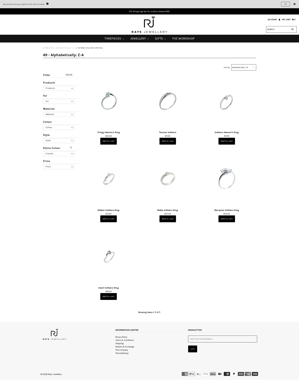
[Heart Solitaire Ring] (108, 256)
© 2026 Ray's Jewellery (50, 374)
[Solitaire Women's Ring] (226, 100)
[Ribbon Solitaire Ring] (108, 178)
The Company (121, 350)
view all (69, 75)
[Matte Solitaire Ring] (167, 178)
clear (71, 147)
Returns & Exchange (124, 347)
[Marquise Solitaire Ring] (226, 178)
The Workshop (122, 353)
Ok (285, 4)
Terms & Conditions (124, 340)
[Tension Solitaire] (167, 100)
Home (46, 48)
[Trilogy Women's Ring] (108, 100)
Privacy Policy (121, 337)
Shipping (119, 343)
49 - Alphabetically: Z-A (63, 48)
